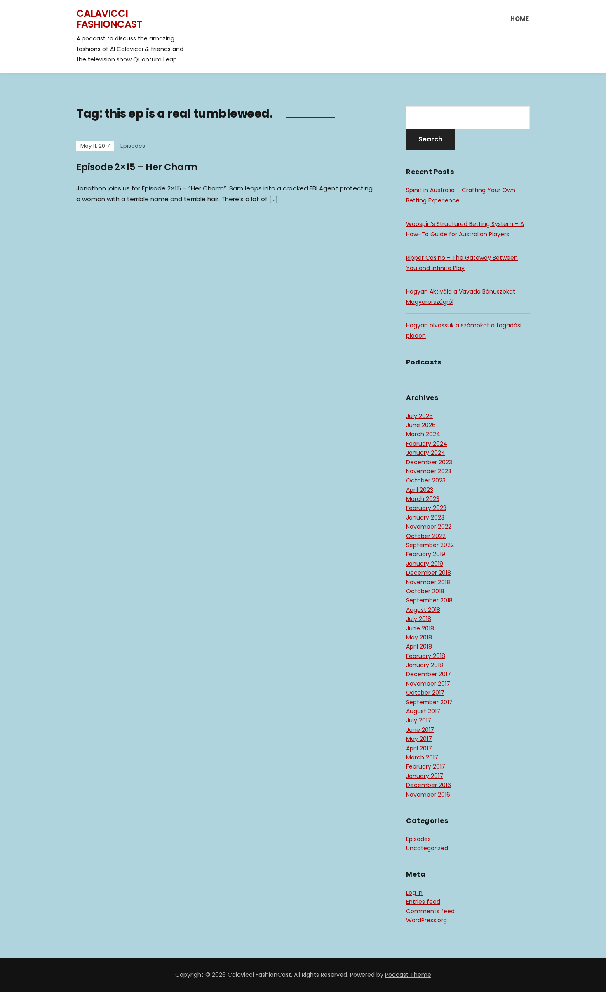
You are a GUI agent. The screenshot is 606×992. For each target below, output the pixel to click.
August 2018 (423, 610)
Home (519, 18)
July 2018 (418, 619)
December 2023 (429, 462)
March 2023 (422, 499)
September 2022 (430, 545)
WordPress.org (426, 920)
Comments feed (430, 911)
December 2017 (428, 674)
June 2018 (420, 628)
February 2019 (425, 554)
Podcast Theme (408, 975)
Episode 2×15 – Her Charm (136, 167)
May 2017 (419, 739)
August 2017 (423, 711)
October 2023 (426, 480)
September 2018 (429, 600)
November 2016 (428, 794)
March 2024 (423, 434)
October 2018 (425, 591)
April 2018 (419, 646)
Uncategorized (427, 848)
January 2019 (424, 563)
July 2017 (418, 720)
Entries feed (423, 902)
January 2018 (424, 665)
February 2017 (425, 766)
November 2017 (428, 683)
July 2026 (419, 416)
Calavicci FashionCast (109, 19)
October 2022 (426, 536)
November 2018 (428, 582)
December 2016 (428, 785)
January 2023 (425, 517)
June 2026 (421, 425)
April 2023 (419, 490)
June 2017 (420, 730)
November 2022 (428, 526)
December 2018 (428, 573)
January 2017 (424, 776)
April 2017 (419, 748)
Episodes (132, 146)
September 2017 (429, 702)
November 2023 (428, 471)
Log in (414, 893)
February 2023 (426, 508)
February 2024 (426, 444)
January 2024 (425, 453)
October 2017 (425, 693)
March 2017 (422, 757)
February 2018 (425, 656)
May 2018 (419, 637)
